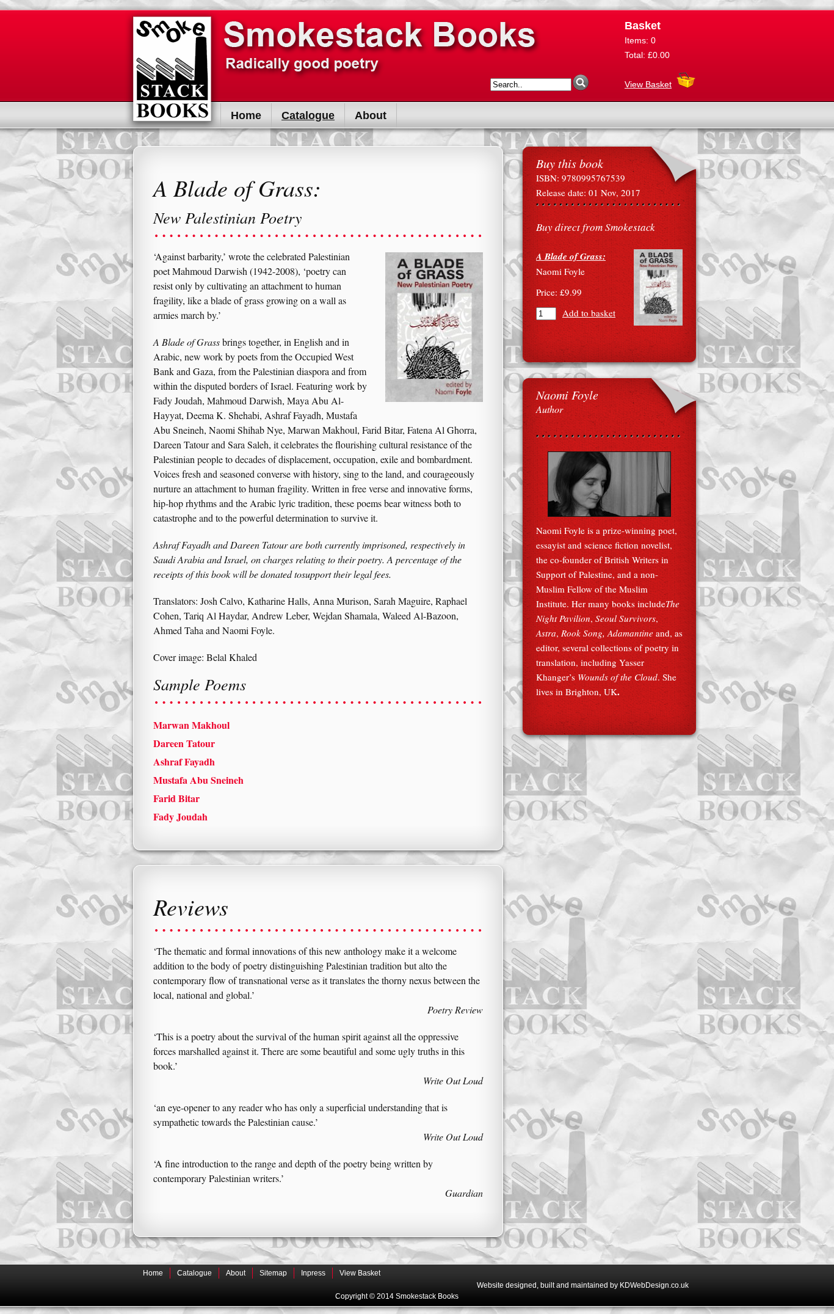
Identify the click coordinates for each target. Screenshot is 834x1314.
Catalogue (308, 115)
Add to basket (588, 313)
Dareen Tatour (184, 743)
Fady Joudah (180, 816)
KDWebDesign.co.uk (654, 1285)
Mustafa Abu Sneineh (198, 780)
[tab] (318, 725)
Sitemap (273, 1273)
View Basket (648, 84)
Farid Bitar (176, 798)
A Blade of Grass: (571, 256)
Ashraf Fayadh (184, 761)
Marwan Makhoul (191, 725)
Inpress (313, 1273)
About (370, 115)
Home (246, 115)
